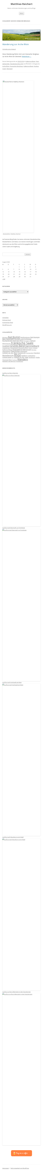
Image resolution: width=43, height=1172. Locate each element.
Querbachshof (30, 353)
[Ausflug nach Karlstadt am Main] (21, 685)
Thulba (38, 357)
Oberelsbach (6, 351)
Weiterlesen (26, 56)
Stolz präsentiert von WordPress (20, 1168)
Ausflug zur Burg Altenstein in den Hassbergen (16, 992)
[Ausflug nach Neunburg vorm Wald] (21, 839)
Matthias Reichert (21, 4)
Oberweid (9, 69)
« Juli (3, 279)
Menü (21, 13)
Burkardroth (7, 340)
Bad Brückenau (25, 337)
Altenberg (5, 337)
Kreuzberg (17, 349)
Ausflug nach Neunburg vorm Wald (13, 837)
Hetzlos (30, 348)
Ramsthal (37, 353)
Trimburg (14, 360)
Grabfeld (6, 346)
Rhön (17, 355)
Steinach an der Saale (21, 357)
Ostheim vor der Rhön (9, 353)
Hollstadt (35, 348)
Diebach (33, 341)
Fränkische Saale (22, 343)
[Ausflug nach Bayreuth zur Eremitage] (21, 530)
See (13, 357)
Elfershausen (6, 344)
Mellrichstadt (26, 350)
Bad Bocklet (14, 336)
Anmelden (5, 318)
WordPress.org (7, 325)
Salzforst (24, 356)
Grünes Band (17, 345)
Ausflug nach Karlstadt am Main (12, 682)
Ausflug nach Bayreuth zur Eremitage (13, 528)
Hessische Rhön (23, 348)
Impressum (5, 1168)
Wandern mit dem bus (9, 361)
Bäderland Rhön (17, 341)
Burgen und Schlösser (23, 339)
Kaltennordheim (30, 61)
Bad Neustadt (8, 339)
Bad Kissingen (35, 337)
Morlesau (33, 350)
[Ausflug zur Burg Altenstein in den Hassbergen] (21, 994)
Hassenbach (14, 348)
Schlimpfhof (31, 356)
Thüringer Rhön (7, 360)
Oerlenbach (23, 351)
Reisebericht (8, 355)
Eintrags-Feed (6, 320)
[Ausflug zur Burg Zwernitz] (21, 375)
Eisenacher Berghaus (16, 66)
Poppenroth (22, 353)
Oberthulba (15, 351)
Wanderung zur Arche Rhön (15, 44)
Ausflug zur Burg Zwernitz (10, 373)
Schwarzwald (6, 357)
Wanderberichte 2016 (16, 64)
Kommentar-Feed (7, 322)
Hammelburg (32, 345)
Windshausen (19, 361)
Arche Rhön (5, 66)
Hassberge (6, 348)
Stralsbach (32, 357)
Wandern (22, 359)
